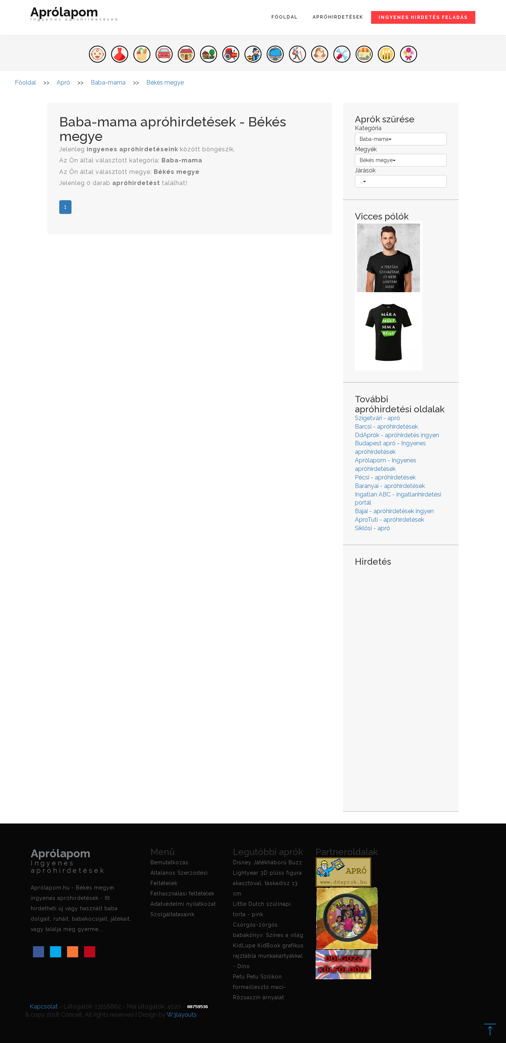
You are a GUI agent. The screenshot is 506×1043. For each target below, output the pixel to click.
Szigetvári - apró (377, 418)
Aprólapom (74, 14)
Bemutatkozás (169, 862)
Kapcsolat (44, 1006)
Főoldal (285, 17)
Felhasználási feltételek (182, 894)
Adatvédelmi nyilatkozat (183, 904)
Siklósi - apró (372, 528)
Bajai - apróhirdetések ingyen (394, 511)
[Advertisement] (401, 683)
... (361, 181)
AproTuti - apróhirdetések (389, 519)
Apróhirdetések (338, 17)
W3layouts (182, 1014)
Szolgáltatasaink (172, 914)
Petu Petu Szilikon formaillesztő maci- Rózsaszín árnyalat (259, 987)
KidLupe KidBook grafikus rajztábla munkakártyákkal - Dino (268, 956)
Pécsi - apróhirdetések (385, 477)
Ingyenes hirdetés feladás (423, 17)
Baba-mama (374, 139)
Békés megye (376, 160)
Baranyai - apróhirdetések (390, 485)
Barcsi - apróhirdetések (386, 426)
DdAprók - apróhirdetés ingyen (397, 435)
